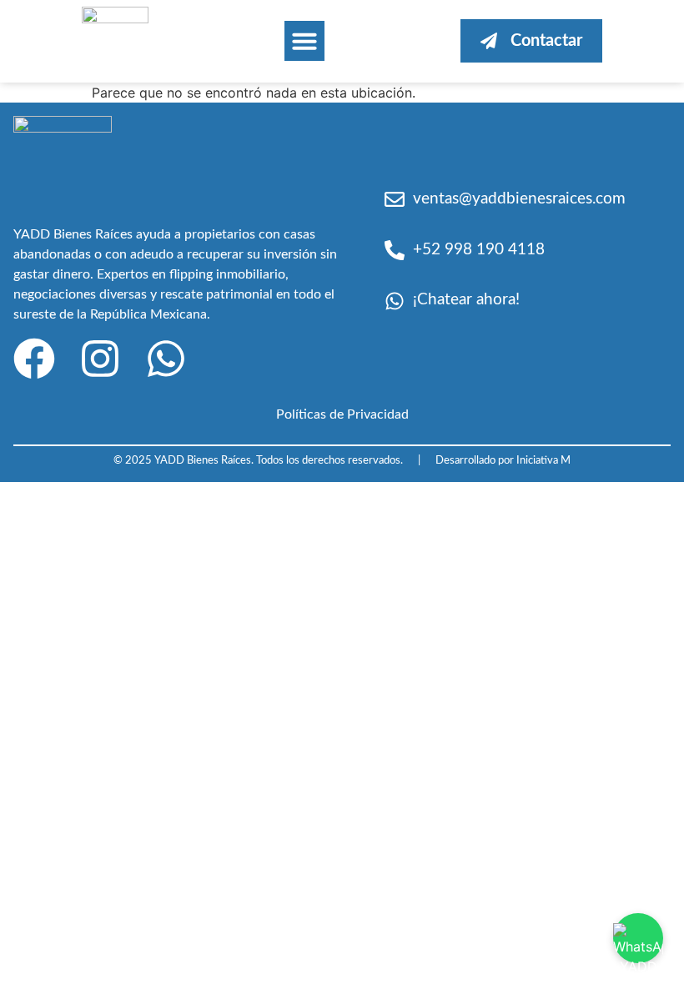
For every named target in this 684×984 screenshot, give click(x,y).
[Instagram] (100, 358)
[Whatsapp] (166, 358)
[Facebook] (34, 358)
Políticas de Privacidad (342, 414)
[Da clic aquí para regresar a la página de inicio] (115, 18)
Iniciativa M (543, 460)
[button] (304, 41)
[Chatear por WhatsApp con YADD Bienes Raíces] (638, 938)
